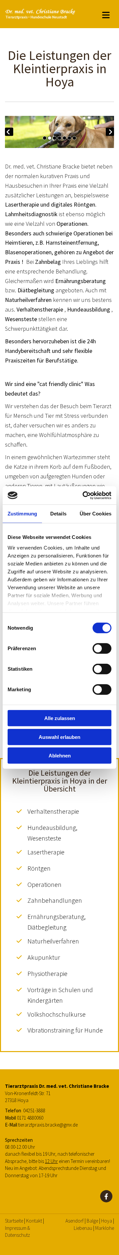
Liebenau (83, 1228)
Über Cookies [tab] (95, 513)
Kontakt (34, 1221)
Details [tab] (58, 513)
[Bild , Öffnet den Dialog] (59, 132)
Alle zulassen (59, 718)
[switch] (102, 648)
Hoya (106, 1221)
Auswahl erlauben (59, 737)
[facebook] (106, 1196)
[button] (106, 14)
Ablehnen (60, 755)
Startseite (14, 1221)
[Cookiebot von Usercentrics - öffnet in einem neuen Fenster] (84, 495)
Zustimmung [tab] (22, 513)
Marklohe (104, 1228)
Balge (92, 1221)
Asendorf (74, 1221)
